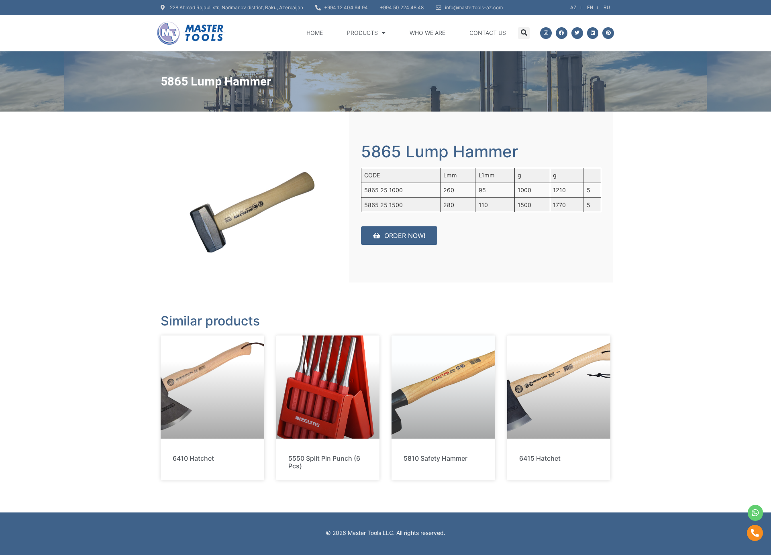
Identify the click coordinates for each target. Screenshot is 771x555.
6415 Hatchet (540, 458)
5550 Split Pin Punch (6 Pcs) (324, 462)
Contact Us (487, 32)
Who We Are (427, 32)
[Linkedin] (593, 33)
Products (362, 32)
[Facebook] (561, 33)
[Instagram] (546, 33)
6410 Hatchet (193, 458)
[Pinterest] (608, 33)
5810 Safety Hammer (435, 458)
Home (314, 32)
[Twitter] (577, 33)
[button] (524, 33)
